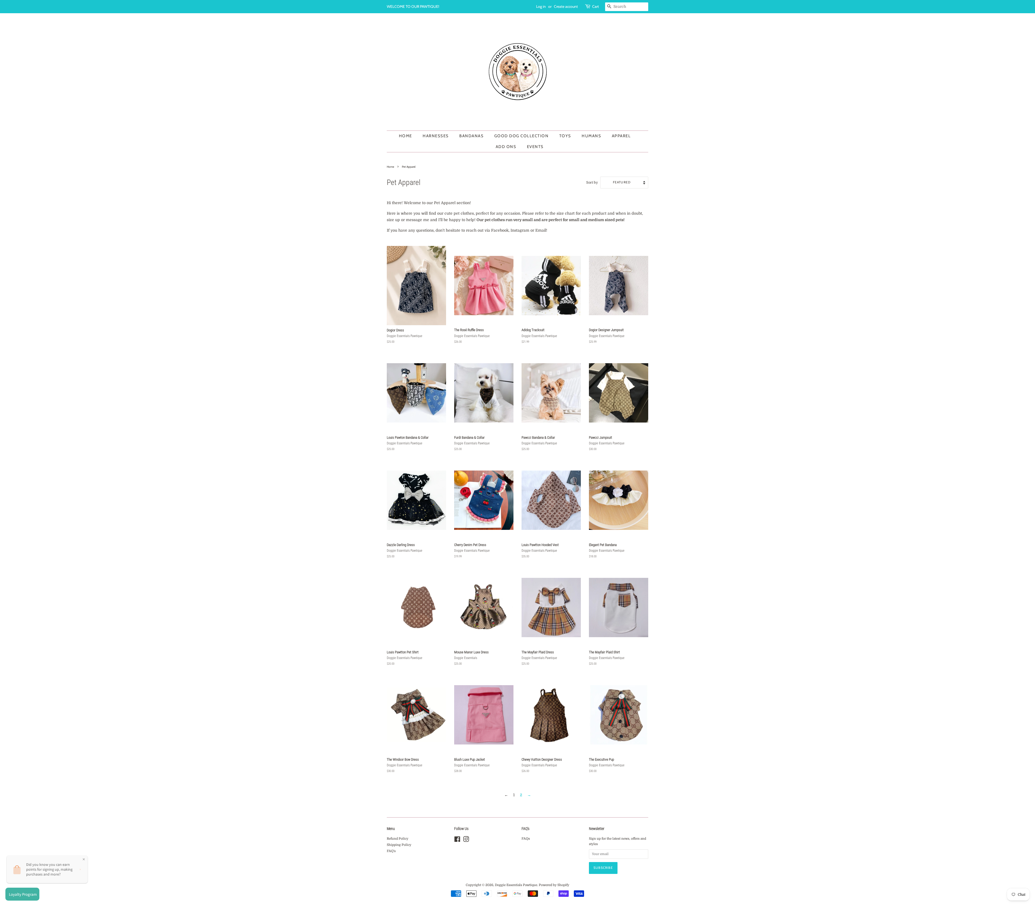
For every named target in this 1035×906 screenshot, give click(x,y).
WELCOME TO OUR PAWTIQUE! (413, 6)
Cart (595, 6)
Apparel (621, 135)
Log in (541, 6)
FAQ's (391, 851)
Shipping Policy (399, 845)
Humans (591, 135)
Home (405, 135)
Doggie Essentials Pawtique (516, 885)
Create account (566, 6)
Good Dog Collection (521, 135)
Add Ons (506, 146)
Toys (565, 135)
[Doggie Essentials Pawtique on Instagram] (466, 840)
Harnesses (436, 135)
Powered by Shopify (554, 885)
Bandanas (471, 135)
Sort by (592, 182)
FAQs (526, 838)
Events (535, 146)
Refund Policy (397, 838)
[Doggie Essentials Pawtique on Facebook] (457, 840)
